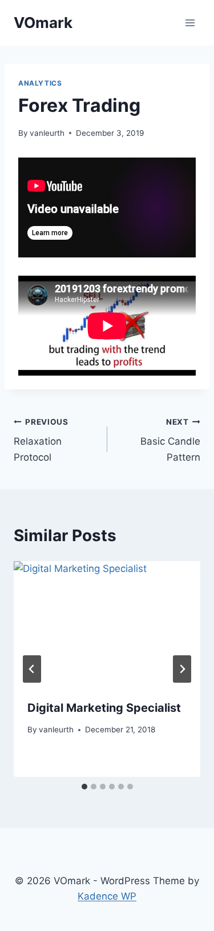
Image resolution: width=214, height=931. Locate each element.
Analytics (40, 83)
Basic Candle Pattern (170, 440)
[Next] (182, 669)
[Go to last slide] (32, 669)
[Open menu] (189, 22)
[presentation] (107, 623)
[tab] (84, 786)
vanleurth (47, 133)
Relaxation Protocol (41, 440)
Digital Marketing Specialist (104, 708)
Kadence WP (107, 896)
